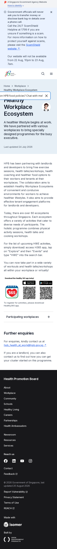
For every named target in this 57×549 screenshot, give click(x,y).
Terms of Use (11, 502)
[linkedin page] (14, 461)
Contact (8, 468)
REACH (8, 508)
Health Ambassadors (15, 425)
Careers (8, 414)
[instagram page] (30, 461)
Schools (8, 403)
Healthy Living (11, 409)
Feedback (9, 473)
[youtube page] (22, 461)
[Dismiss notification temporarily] (51, 12)
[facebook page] (6, 461)
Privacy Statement (14, 497)
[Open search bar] (43, 74)
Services (8, 445)
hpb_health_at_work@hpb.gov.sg (23, 345)
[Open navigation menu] (51, 74)
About (7, 387)
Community (10, 398)
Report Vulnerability (14, 491)
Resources (10, 440)
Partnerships (10, 420)
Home (7, 86)
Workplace (20, 86)
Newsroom (10, 434)
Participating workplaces (22, 316)
